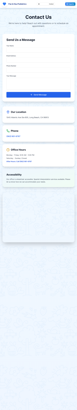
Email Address (11, 56)
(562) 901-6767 (13, 136)
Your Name (10, 46)
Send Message (40, 95)
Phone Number (11, 66)
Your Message (11, 76)
